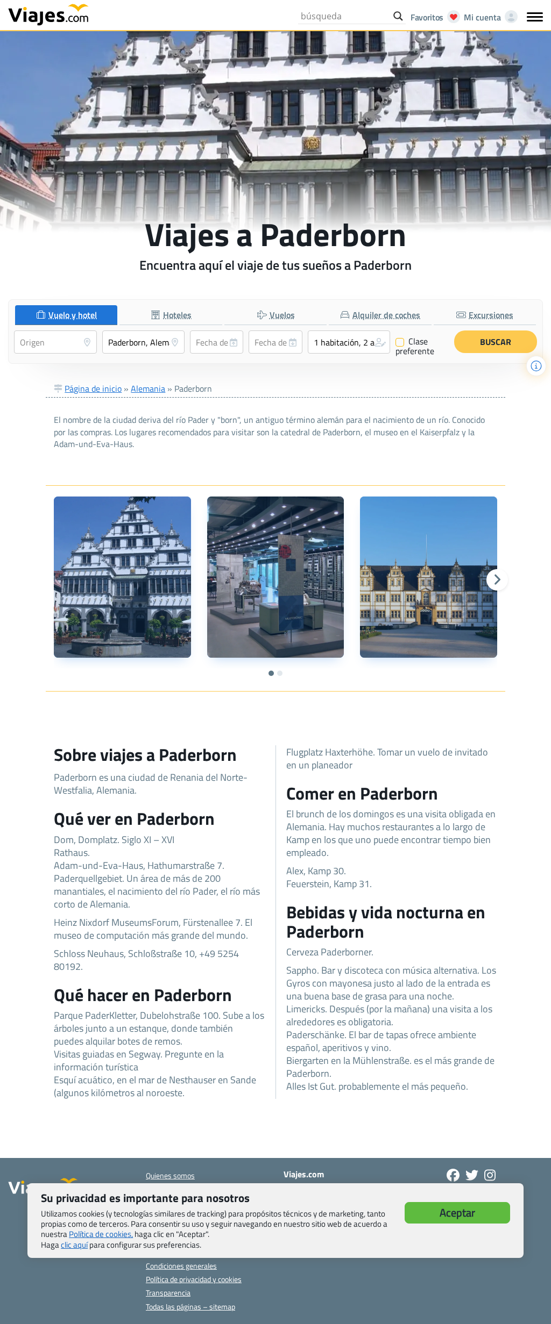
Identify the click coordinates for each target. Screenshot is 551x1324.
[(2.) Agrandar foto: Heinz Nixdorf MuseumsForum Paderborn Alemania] (275, 577)
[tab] (66, 315)
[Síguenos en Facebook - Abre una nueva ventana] (453, 1175)
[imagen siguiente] (497, 580)
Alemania (148, 388)
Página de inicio (93, 388)
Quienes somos (170, 1175)
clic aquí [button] (74, 1245)
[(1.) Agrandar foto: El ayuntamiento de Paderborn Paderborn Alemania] (122, 577)
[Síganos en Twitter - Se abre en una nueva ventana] (472, 1175)
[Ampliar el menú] (535, 17)
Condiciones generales (181, 1265)
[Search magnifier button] (398, 16)
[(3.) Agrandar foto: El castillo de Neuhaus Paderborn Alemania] (428, 577)
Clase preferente (414, 346)
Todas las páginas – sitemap (190, 1306)
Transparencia (168, 1292)
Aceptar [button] (457, 1212)
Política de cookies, (101, 1234)
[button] (349, 342)
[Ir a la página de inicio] (48, 14)
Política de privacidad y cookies (194, 1279)
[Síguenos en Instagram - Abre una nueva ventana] (490, 1175)
